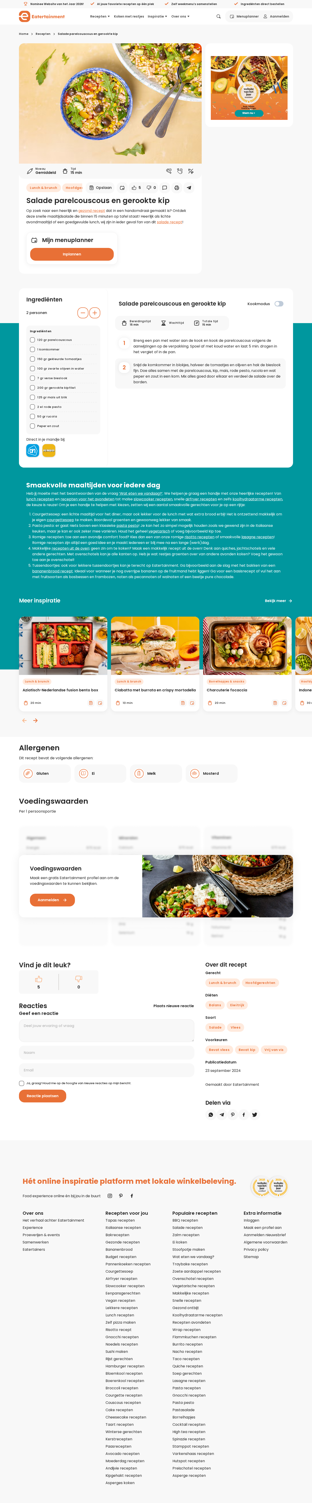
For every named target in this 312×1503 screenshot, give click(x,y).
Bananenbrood (119, 1249)
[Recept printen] (176, 187)
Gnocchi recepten (122, 1337)
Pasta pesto (183, 1402)
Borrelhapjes (183, 1417)
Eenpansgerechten (123, 1293)
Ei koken (179, 1242)
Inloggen (251, 1220)
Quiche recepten (187, 1366)
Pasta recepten (186, 1388)
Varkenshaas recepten (193, 1453)
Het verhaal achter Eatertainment (53, 1220)
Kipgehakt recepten (124, 1475)
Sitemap (251, 1256)
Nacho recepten (187, 1351)
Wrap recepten (186, 1329)
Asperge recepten (189, 1475)
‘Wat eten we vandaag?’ (141, 493)
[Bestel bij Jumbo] (48, 450)
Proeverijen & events (41, 1235)
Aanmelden (279, 16)
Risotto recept (119, 1329)
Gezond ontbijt (185, 1307)
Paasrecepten (118, 1446)
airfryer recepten (201, 499)
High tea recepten (188, 1431)
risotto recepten (199, 537)
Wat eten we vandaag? (193, 1256)
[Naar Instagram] (109, 1195)
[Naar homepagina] (42, 16)
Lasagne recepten (188, 1380)
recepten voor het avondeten (87, 499)
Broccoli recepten (122, 1388)
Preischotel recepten (191, 1468)
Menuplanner (248, 16)
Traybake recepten (190, 1264)
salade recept (169, 222)
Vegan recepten (120, 1300)
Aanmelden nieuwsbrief (265, 1235)
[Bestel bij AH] (32, 450)
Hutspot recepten (188, 1461)
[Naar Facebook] (131, 1195)
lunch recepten (40, 499)
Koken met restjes (129, 16)
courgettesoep (60, 519)
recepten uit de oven (70, 548)
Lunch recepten (120, 1315)
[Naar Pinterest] (120, 1195)
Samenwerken (36, 1242)
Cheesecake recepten (126, 1417)
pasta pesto (127, 525)
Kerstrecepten (119, 1439)
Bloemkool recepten (124, 1373)
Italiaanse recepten (123, 1227)
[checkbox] (279, 303)
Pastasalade (183, 1410)
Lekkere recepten (122, 1307)
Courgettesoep (119, 1271)
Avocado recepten (123, 1453)
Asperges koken (120, 1482)
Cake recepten (119, 1410)
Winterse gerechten (124, 1431)
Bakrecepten (117, 1235)
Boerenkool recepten (125, 1380)
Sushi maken (117, 1351)
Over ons (178, 16)
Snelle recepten (186, 1300)
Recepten (98, 16)
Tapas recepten (120, 1220)
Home (23, 34)
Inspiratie (156, 16)
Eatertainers (34, 1249)
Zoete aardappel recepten (196, 1271)
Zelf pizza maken (121, 1322)
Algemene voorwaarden (265, 1242)
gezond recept (91, 210)
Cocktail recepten (188, 1424)
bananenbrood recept (52, 571)
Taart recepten (120, 1424)
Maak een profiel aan (263, 1227)
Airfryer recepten (121, 1278)
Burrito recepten (187, 1344)
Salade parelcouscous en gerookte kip (88, 34)
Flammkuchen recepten (194, 1337)
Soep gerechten (187, 1373)
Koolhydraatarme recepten (197, 1315)
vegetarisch (159, 531)
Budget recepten (121, 1256)
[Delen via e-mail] (188, 187)
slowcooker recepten (153, 499)
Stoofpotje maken (188, 1249)
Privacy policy (256, 1249)
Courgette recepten (124, 1395)
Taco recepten (186, 1358)
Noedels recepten (122, 1344)
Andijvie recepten (121, 1468)
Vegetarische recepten (193, 1286)
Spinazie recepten (188, 1439)
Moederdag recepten (125, 1461)
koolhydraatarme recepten (257, 499)
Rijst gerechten (119, 1358)
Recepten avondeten (191, 1322)
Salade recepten (187, 1227)
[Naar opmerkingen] (164, 187)
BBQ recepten (185, 1220)
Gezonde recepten (123, 1242)
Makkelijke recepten (190, 1293)
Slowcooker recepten (125, 1286)
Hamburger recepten (125, 1366)
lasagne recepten (257, 537)
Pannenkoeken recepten (128, 1264)
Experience (33, 1227)
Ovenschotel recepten (193, 1278)
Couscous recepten (123, 1402)
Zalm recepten (185, 1235)
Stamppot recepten (190, 1446)
